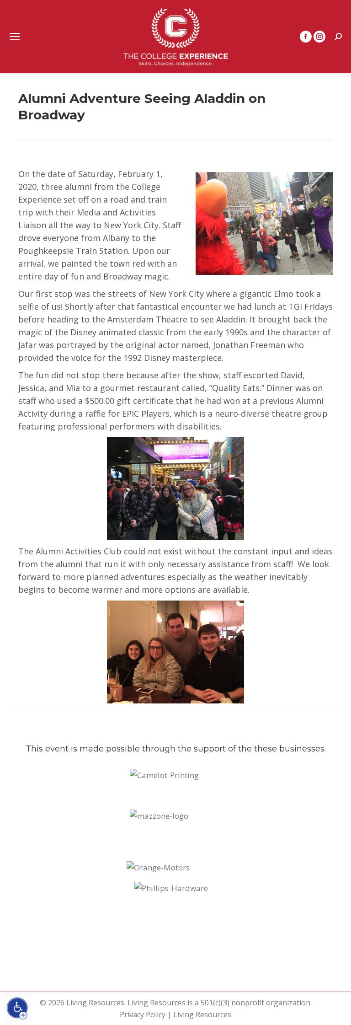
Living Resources (202, 1014)
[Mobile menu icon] (14, 36)
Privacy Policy (142, 1014)
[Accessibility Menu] (17, 1008)
